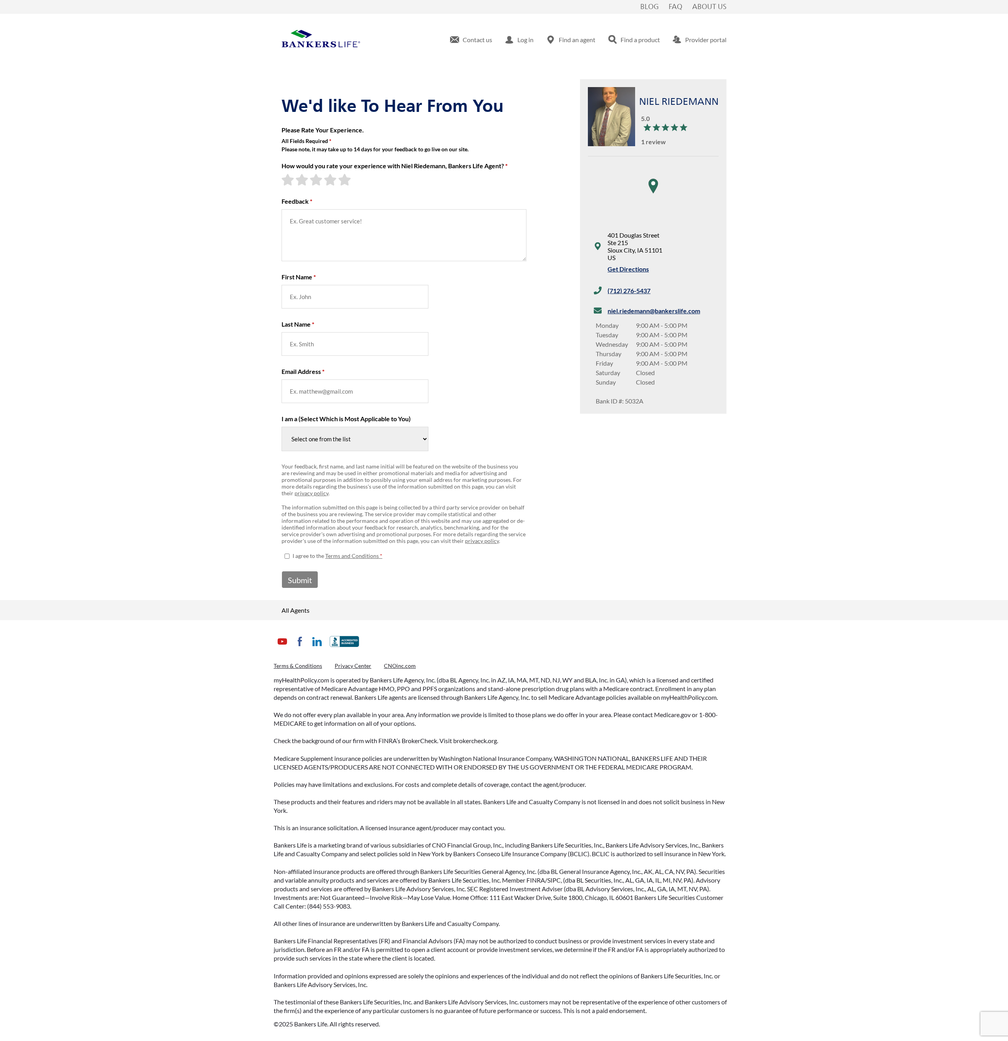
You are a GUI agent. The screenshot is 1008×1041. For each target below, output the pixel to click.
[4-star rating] (331, 180)
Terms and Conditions (352, 555)
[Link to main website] (321, 40)
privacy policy (311, 493)
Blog (649, 7)
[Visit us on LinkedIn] (317, 647)
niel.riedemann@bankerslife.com (654, 310)
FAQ (675, 7)
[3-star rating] (317, 180)
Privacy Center (353, 665)
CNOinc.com (400, 665)
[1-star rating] (289, 180)
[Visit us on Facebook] (299, 647)
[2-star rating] (303, 180)
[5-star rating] (345, 180)
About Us (709, 7)
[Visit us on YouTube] (282, 647)
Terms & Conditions (298, 665)
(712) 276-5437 (629, 290)
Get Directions (628, 269)
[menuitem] (471, 40)
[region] (653, 193)
